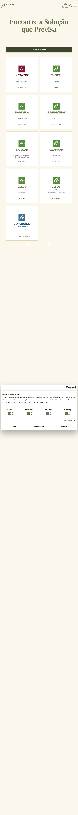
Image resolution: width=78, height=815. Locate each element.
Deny (14, 426)
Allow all (64, 426)
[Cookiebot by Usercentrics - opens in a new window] (67, 387)
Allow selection (39, 426)
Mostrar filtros (39, 50)
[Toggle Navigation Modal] (75, 6)
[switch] (29, 413)
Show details (67, 420)
